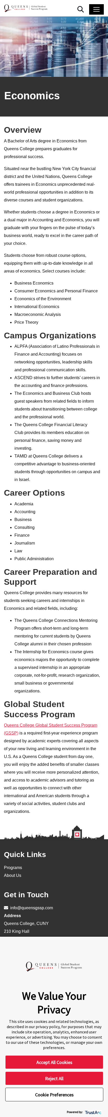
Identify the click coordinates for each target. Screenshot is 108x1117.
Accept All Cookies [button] (54, 1062)
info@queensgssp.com (31, 908)
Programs (13, 867)
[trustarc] (92, 1112)
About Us (12, 875)
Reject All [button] (54, 1078)
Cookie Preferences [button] (54, 1095)
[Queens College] (25, 8)
